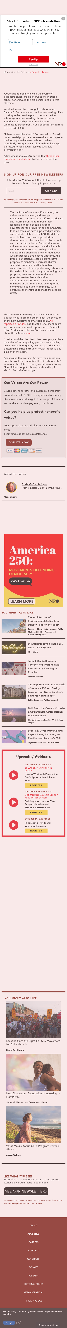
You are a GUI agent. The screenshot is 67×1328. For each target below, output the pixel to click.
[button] (63, 18)
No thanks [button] (33, 64)
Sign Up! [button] (34, 59)
